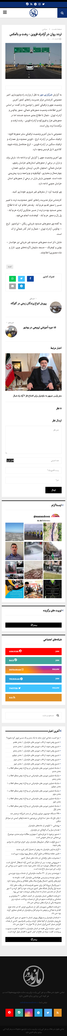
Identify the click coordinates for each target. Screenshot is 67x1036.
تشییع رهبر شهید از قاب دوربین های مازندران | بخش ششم (36, 746)
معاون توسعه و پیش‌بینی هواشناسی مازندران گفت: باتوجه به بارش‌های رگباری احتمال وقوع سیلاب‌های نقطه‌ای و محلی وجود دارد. (34, 879)
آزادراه (9, 267)
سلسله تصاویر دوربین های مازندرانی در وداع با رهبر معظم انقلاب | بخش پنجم (34, 777)
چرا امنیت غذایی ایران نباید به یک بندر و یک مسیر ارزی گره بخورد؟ (32, 738)
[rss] (31, 4)
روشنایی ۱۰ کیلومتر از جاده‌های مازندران (43, 825)
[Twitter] (43, 4)
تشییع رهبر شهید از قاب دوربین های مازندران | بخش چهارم (35, 755)
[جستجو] (58, 715)
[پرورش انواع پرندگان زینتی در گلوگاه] (56, 307)
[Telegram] (35, 4)
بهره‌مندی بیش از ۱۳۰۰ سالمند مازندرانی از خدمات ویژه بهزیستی (33, 873)
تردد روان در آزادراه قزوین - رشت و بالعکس (36, 34)
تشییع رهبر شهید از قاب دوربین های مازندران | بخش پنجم (36, 751)
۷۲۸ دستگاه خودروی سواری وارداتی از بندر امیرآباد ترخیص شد (34, 813)
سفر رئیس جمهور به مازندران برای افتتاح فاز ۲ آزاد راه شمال (37, 396)
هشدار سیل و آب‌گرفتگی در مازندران (45, 830)
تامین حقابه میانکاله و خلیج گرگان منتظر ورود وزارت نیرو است (35, 854)
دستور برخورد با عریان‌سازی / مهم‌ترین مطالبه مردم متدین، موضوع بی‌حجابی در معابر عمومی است (34, 835)
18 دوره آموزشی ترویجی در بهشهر (39, 327)
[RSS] (58, 1013)
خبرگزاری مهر (46, 95)
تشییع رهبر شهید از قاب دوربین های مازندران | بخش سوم (36, 759)
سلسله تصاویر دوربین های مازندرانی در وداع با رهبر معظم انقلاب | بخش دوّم (34, 800)
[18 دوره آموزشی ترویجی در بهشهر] (11, 331)
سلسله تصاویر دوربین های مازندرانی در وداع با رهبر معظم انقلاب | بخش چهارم (34, 785)
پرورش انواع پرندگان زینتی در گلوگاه (28, 303)
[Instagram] (39, 4)
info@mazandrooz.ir (29, 1002)
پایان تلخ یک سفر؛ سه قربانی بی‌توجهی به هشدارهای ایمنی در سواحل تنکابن (33, 819)
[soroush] (9, 1013)
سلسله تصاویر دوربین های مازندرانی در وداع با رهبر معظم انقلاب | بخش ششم (34, 769)
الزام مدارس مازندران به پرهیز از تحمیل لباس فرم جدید (37, 849)
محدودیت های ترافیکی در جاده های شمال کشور (40, 858)
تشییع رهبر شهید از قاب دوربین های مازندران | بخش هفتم (36, 742)
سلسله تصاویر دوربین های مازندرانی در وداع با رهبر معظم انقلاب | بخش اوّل (34, 807)
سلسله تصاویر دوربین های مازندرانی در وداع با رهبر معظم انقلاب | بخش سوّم (34, 792)
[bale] (27, 4)
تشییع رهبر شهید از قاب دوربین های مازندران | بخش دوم (36, 764)
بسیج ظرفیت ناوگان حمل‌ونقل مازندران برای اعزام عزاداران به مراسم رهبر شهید (34, 843)
